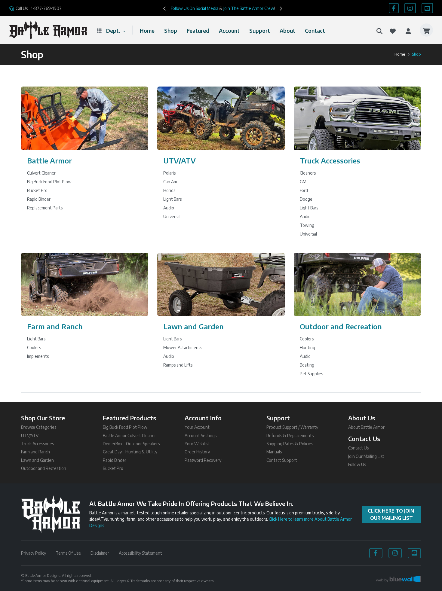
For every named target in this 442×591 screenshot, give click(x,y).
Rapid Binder (39, 199)
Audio (168, 207)
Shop (170, 30)
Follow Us (357, 464)
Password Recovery (203, 460)
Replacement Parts (45, 207)
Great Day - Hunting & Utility (130, 451)
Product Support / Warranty (292, 427)
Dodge (306, 199)
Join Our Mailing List (366, 456)
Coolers (34, 347)
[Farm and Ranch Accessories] (84, 284)
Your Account (197, 427)
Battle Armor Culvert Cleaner (129, 435)
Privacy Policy (33, 553)
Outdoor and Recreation (341, 326)
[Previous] (165, 8)
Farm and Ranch (55, 326)
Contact (315, 30)
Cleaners (308, 172)
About (287, 30)
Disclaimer (100, 553)
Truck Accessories (330, 160)
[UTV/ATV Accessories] (220, 118)
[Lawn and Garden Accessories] (220, 284)
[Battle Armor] (84, 118)
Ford (304, 190)
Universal (171, 216)
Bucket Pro (37, 190)
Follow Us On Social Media (194, 8)
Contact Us (358, 447)
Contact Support (281, 460)
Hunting (307, 347)
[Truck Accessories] (357, 118)
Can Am (170, 181)
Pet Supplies (311, 373)
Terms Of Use (68, 553)
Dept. (113, 30)
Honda (169, 190)
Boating (307, 364)
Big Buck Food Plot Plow (49, 181)
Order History (197, 451)
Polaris (169, 172)
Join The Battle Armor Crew (248, 8)
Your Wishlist (197, 443)
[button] (379, 30)
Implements (38, 356)
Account (229, 30)
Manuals (274, 451)
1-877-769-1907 (46, 8)
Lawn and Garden (193, 326)
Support (259, 30)
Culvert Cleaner (41, 172)
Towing (307, 225)
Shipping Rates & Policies (289, 443)
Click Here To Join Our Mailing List (391, 514)
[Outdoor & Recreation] (357, 284)
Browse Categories (38, 427)
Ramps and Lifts (177, 364)
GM (303, 181)
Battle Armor (49, 160)
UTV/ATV (179, 160)
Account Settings (200, 435)
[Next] (281, 8)
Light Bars (172, 199)
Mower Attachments (182, 347)
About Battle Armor (366, 427)
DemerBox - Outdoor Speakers (131, 443)
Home (147, 30)
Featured (198, 30)
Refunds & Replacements (290, 435)
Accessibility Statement (140, 553)
